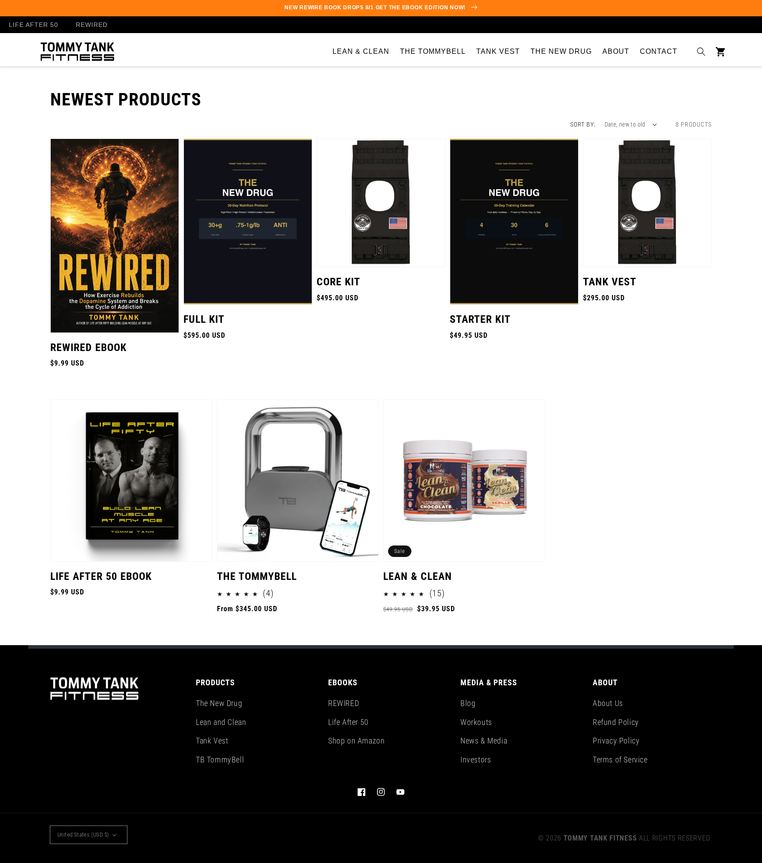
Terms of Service (620, 759)
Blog (467, 703)
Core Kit (338, 282)
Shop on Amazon (356, 740)
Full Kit (203, 319)
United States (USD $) (83, 834)
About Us (608, 703)
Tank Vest (609, 282)
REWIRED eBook (88, 347)
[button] (701, 51)
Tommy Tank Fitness (600, 838)
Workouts (476, 722)
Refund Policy (616, 722)
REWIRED (343, 703)
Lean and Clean (221, 722)
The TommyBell (257, 576)
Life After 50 (348, 722)
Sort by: (583, 124)
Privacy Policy (616, 740)
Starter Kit (480, 319)
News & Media (483, 740)
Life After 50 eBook (101, 576)
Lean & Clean (417, 576)
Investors (475, 759)
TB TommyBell (220, 759)
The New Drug (219, 703)
